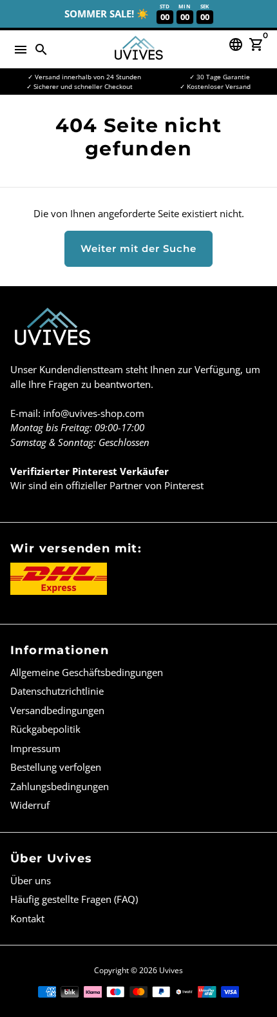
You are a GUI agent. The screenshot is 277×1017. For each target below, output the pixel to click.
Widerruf (30, 805)
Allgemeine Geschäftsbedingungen (86, 672)
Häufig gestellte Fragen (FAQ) (74, 899)
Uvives (171, 970)
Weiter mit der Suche (138, 248)
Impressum (35, 748)
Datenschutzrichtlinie (57, 690)
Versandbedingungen (57, 710)
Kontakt (27, 918)
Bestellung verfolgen (55, 766)
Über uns (30, 880)
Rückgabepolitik (45, 728)
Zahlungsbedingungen (59, 786)
